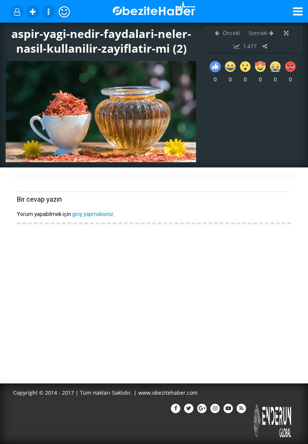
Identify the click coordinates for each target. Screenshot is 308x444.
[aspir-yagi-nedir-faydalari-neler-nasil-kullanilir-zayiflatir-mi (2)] (101, 160)
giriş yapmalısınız (92, 214)
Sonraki (259, 32)
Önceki (230, 32)
